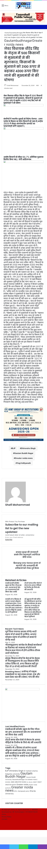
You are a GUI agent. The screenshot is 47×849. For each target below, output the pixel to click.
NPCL (15, 791)
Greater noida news (23, 42)
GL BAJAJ (30, 782)
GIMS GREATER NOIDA (18, 782)
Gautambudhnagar (15, 33)
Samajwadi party (23, 791)
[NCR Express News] (23, 5)
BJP (13, 448)
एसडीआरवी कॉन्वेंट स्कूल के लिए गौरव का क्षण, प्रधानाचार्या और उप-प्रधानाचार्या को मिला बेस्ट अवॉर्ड (13, 587)
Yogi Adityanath (24, 463)
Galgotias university (12, 774)
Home (6, 33)
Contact (4, 819)
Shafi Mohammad (12, 85)
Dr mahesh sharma (31, 771)
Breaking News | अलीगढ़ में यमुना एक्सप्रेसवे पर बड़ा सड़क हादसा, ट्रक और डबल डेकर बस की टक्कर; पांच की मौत (22, 674)
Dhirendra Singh (28, 448)
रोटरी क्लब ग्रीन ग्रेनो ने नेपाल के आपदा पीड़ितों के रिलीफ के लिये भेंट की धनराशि (33, 586)
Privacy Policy (6, 817)
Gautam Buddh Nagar (23, 453)
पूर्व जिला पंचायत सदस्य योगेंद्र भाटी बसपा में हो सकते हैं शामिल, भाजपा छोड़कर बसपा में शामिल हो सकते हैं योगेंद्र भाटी (21, 635)
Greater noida (22, 784)
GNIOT (35, 782)
